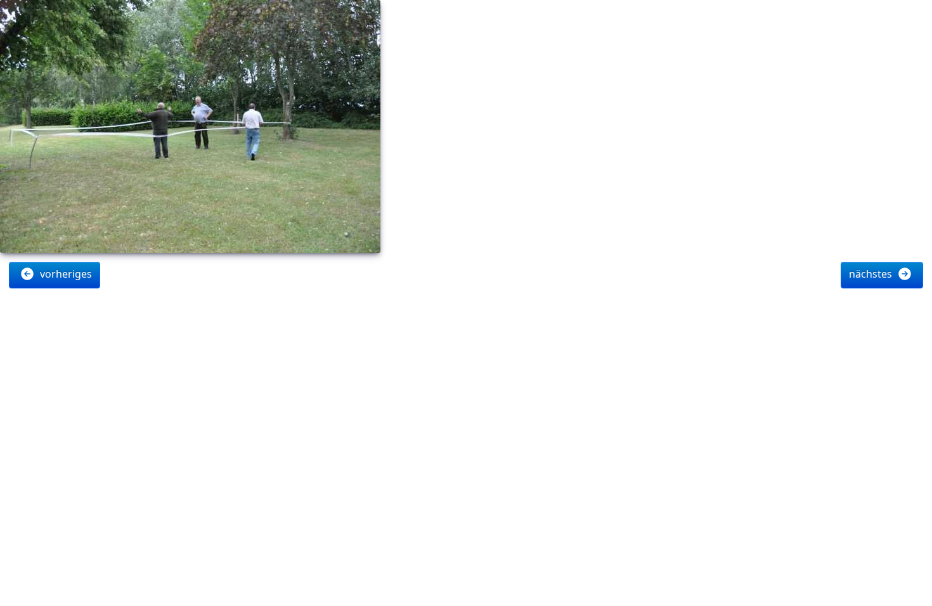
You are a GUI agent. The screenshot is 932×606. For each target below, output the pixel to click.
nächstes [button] (872, 274)
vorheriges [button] (64, 274)
